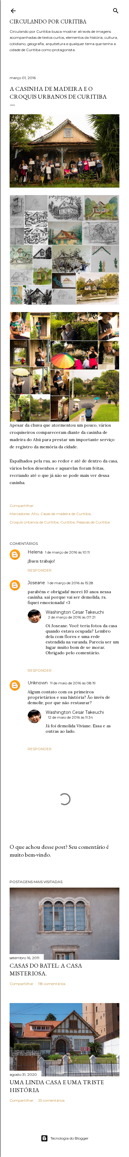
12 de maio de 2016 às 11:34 (70, 717)
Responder (40, 570)
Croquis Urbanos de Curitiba (34, 522)
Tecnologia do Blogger (69, 1138)
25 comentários (51, 1100)
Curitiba (67, 522)
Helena (35, 552)
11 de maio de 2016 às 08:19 (73, 683)
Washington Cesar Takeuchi (75, 612)
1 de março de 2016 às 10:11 (67, 552)
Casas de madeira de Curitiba (65, 513)
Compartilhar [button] (22, 505)
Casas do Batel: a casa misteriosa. (46, 969)
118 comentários (51, 983)
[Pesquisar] (115, 9)
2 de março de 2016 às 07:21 (71, 617)
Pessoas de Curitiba (93, 522)
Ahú (35, 513)
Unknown (38, 683)
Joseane (36, 582)
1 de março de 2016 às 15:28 (70, 583)
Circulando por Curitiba (48, 21)
